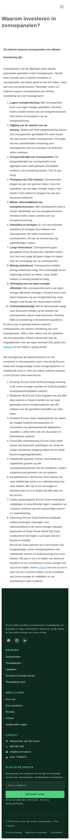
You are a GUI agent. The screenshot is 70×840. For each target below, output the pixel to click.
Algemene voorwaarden (36, 832)
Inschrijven (34, 794)
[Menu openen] (62, 7)
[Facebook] (9, 640)
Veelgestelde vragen (16, 724)
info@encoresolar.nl (20, 751)
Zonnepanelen (13, 656)
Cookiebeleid (56, 832)
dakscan (8, 347)
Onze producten (14, 705)
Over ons (10, 699)
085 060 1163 (17, 746)
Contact (10, 718)
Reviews (10, 712)
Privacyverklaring (14, 832)
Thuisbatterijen (13, 663)
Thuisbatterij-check (16, 682)
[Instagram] (17, 640)
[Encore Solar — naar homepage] (16, 7)
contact (42, 567)
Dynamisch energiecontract (20, 675)
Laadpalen (11, 669)
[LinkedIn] (25, 640)
